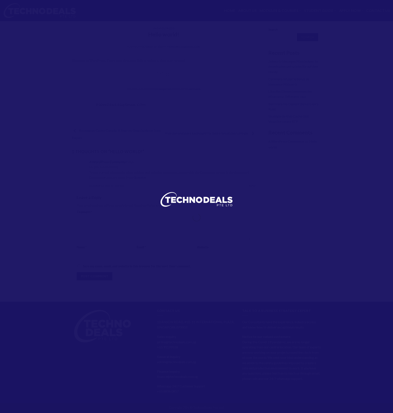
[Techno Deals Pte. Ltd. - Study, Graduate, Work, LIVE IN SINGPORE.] (196, 199)
